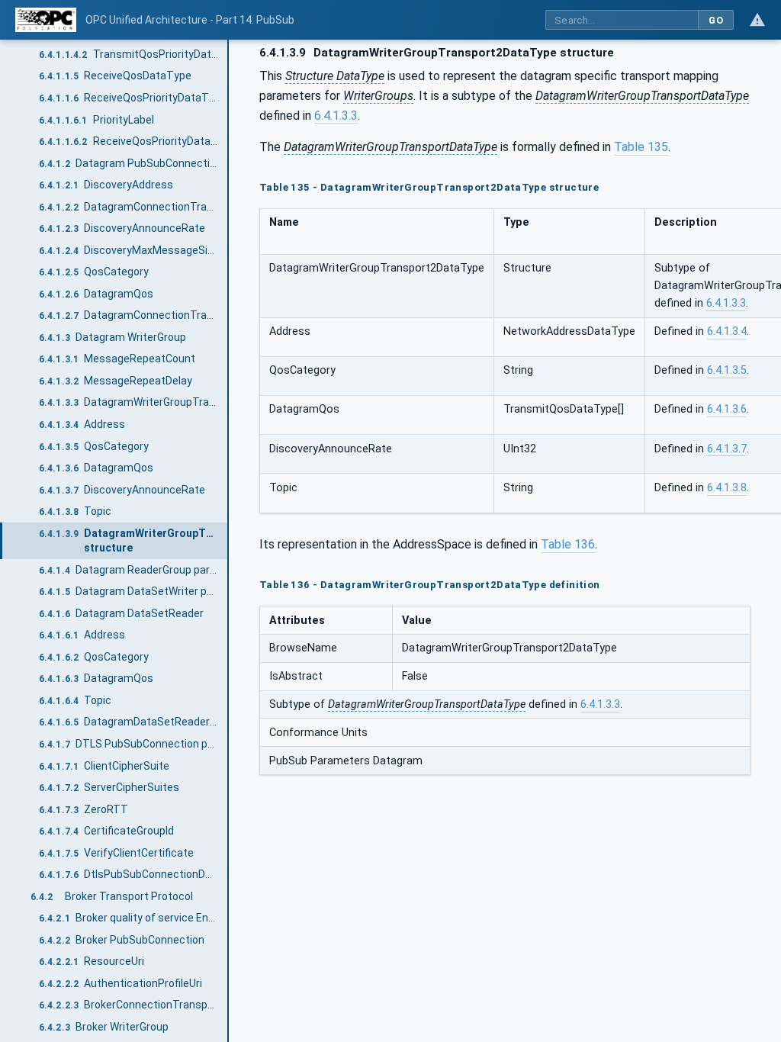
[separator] (229, 541)
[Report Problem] (757, 19)
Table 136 (568, 544)
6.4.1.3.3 (336, 115)
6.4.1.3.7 (727, 448)
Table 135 (641, 147)
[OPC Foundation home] (45, 20)
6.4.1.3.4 (727, 331)
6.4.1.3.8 (727, 487)
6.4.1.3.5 (727, 370)
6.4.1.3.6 (727, 409)
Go (716, 20)
